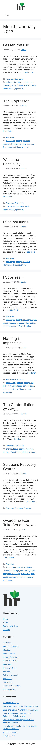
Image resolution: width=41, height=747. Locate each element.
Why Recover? (9, 736)
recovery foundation (26, 323)
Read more (28, 72)
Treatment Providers (23, 508)
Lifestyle (6, 650)
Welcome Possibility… (13, 161)
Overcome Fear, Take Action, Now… (19, 522)
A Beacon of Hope (11, 703)
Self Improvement (10, 675)
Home (5, 619)
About (5, 622)
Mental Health (9, 654)
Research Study (10, 668)
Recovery (10, 79)
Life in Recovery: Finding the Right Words (20, 706)
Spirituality (19, 79)
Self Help (7, 671)
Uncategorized (9, 689)
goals (22, 206)
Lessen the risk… (17, 45)
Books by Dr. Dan (10, 626)
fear (4, 574)
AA (22, 567)
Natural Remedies (10, 657)
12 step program (13, 567)
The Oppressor (16, 101)
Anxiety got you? (10, 732)
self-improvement (20, 147)
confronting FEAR (27, 570)
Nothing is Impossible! (13, 340)
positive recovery (24, 85)
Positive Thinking (18, 144)
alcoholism (10, 141)
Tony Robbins (25, 326)
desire (13, 85)
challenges (28, 82)
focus (19, 386)
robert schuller (9, 389)
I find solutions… (17, 222)
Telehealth (7, 682)
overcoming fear (27, 574)
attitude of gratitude (14, 82)
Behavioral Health (10, 646)
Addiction (28, 567)
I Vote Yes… (13, 277)
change (6, 85)
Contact (6, 630)
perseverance (28, 386)
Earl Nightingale (30, 320)
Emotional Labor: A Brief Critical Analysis (20, 710)
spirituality (19, 89)
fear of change (13, 574)
